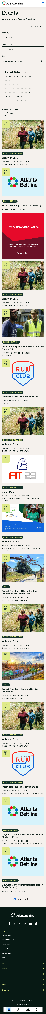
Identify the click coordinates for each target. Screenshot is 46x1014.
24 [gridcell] (6, 96)
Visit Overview (6, 935)
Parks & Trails (6, 949)
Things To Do (6, 944)
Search (4, 56)
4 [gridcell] (10, 84)
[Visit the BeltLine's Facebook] (9, 924)
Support (5, 969)
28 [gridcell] (10, 80)
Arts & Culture (6, 953)
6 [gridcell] (18, 84)
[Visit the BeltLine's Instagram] (20, 924)
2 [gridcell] (29, 80)
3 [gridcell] (6, 84)
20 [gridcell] (18, 92)
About (4, 985)
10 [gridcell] (6, 88)
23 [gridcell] (30, 92)
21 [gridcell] (22, 92)
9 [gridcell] (30, 84)
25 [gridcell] (10, 96)
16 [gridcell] (30, 88)
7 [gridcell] (21, 84)
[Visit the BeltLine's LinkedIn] (25, 924)
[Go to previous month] (26, 72)
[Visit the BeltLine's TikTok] (36, 924)
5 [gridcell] (14, 84)
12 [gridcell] (14, 88)
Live (3, 963)
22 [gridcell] (26, 92)
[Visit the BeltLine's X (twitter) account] (14, 924)
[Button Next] (31, 899)
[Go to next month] (30, 72)
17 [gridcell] (6, 92)
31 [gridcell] (22, 80)
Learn (4, 974)
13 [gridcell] (18, 88)
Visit (3, 931)
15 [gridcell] (26, 88)
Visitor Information (8, 940)
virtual (7, 116)
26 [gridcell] (14, 96)
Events (4, 958)
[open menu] (42, 3)
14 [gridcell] (22, 88)
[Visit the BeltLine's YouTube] (30, 924)
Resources (5, 990)
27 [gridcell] (6, 80)
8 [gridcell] (26, 84)
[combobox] (23, 37)
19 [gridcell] (14, 92)
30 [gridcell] (18, 80)
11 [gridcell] (10, 88)
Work (3, 979)
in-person (8, 113)
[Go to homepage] (12, 3)
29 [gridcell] (14, 80)
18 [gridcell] (10, 92)
